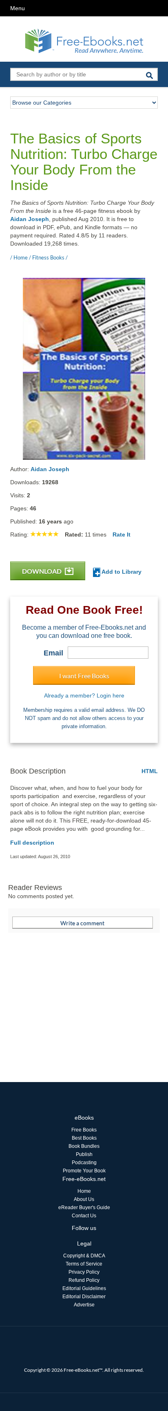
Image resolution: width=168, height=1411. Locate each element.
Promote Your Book (84, 1171)
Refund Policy (84, 1280)
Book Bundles (84, 1146)
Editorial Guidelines (84, 1288)
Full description (32, 842)
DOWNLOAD (42, 571)
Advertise (84, 1305)
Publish (84, 1154)
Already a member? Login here (84, 695)
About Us (84, 1199)
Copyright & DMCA (84, 1256)
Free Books (84, 1130)
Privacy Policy (84, 1272)
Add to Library (120, 571)
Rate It (121, 534)
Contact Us (84, 1216)
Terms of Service (84, 1264)
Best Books (84, 1138)
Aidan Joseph (29, 219)
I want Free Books (84, 676)
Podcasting (84, 1162)
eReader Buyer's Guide (84, 1207)
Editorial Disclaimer (84, 1296)
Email (53, 653)
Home (84, 1191)
